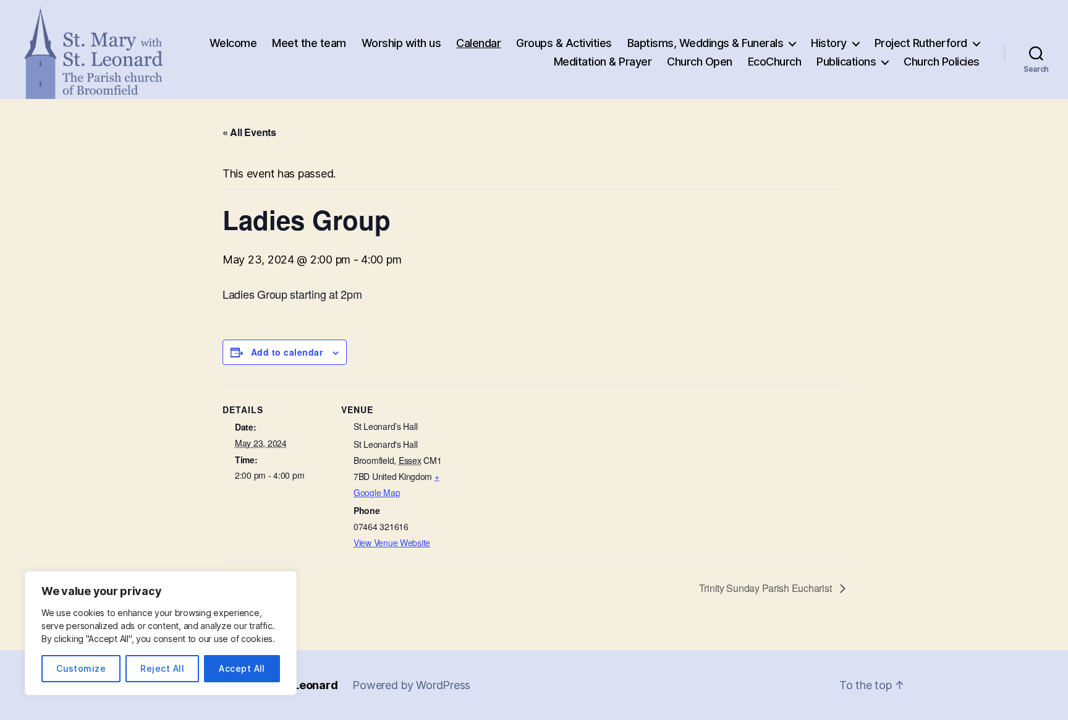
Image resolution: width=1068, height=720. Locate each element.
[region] (161, 633)
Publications (846, 61)
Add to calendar (287, 352)
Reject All (162, 668)
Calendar (478, 42)
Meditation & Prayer (603, 61)
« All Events (249, 132)
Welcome (233, 42)
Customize (81, 668)
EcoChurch (775, 61)
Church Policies (942, 61)
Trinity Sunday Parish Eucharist (766, 588)
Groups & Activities (564, 42)
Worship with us (401, 42)
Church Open (699, 61)
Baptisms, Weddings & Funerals (705, 42)
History (829, 42)
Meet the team (309, 42)
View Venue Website (392, 542)
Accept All (242, 668)
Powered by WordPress (411, 685)
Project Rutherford (921, 42)
